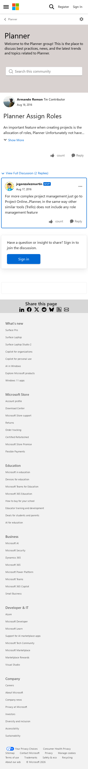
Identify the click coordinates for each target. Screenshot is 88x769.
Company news (13, 699)
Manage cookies (67, 753)
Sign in (23, 259)
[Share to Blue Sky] (51, 309)
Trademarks (30, 757)
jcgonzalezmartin (29, 184)
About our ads (13, 762)
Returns (9, 422)
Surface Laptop (13, 337)
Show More (16, 140)
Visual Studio (12, 664)
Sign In (77, 6)
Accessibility (12, 728)
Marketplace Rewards (17, 657)
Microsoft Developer (16, 621)
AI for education (14, 522)
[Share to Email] (66, 309)
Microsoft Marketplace (17, 650)
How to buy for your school (20, 501)
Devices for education (17, 479)
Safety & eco (50, 757)
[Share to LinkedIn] (21, 309)
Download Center (15, 408)
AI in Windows (13, 366)
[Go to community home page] (15, 6)
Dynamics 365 (13, 557)
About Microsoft (14, 692)
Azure (8, 614)
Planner (12, 19)
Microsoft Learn (14, 628)
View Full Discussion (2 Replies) (27, 173)
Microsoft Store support (18, 415)
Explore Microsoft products (20, 373)
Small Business (13, 593)
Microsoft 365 (13, 564)
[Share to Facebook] (29, 309)
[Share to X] (36, 309)
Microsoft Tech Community (19, 643)
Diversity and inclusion (17, 721)
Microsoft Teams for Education (21, 486)
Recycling (67, 757)
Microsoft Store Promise (18, 444)
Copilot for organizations (18, 351)
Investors (10, 714)
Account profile (13, 401)
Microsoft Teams (14, 579)
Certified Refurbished (17, 437)
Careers (9, 685)
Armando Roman (30, 99)
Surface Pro (11, 330)
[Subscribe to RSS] (59, 309)
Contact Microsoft (29, 753)
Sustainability (12, 735)
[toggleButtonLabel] (81, 19)
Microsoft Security (15, 550)
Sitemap (9, 753)
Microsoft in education (17, 472)
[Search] (51, 6)
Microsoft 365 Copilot (17, 586)
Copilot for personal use (18, 358)
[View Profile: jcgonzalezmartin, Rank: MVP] (9, 186)
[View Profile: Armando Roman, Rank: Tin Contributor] (9, 101)
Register (63, 6)
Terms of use (12, 757)
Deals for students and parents (22, 515)
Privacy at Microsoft (16, 707)
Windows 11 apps (15, 380)
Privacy (49, 753)
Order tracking (13, 429)
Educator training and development (24, 508)
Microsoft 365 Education (18, 493)
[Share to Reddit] (44, 309)
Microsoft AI (12, 543)
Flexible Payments (15, 451)
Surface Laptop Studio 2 (18, 344)
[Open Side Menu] (6, 6)
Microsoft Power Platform (19, 572)
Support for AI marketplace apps (23, 635)
